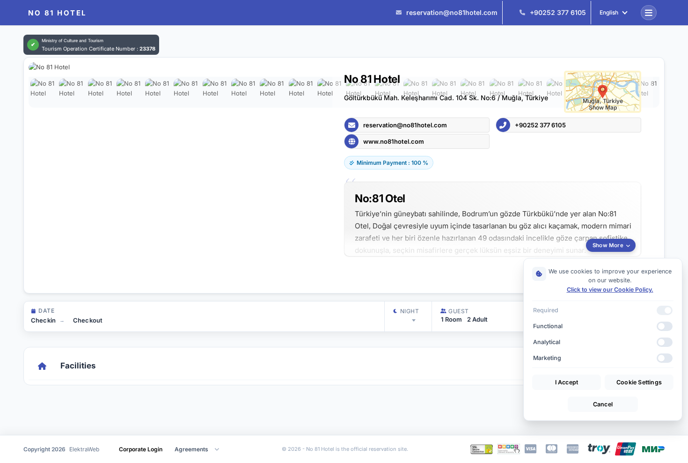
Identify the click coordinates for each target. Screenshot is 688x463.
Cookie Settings (639, 382)
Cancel (603, 404)
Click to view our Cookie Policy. (610, 289)
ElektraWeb (84, 449)
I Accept (566, 382)
